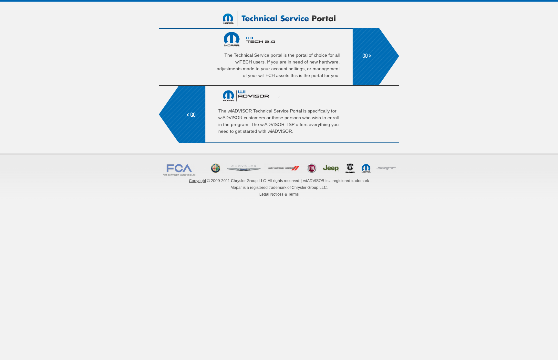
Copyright (197, 181)
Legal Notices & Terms (279, 194)
